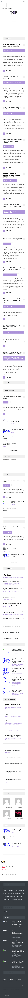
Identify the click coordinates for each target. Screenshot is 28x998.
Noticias (5, 979)
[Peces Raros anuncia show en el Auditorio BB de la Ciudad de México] (6, 691)
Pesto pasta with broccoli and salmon (11, 480)
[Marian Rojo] (8, 813)
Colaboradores (16, 993)
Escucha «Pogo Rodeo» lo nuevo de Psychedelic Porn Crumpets (12, 352)
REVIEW (4, 551)
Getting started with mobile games (11, 527)
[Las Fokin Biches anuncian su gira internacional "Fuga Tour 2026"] (6, 671)
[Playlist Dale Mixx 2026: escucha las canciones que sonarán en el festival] (6, 652)
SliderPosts (19, 707)
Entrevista (11, 979)
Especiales (13, 722)
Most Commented (7, 462)
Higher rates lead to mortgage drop (11, 638)
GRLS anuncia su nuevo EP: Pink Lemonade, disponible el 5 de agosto (12, 300)
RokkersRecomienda (8, 50)
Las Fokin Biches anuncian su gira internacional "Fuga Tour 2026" (18, 670)
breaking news (7, 305)
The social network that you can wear (11, 626)
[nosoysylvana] (20, 813)
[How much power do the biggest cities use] (6, 423)
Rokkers (8, 806)
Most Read (13, 459)
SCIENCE (5, 640)
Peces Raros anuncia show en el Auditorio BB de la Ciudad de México (18, 690)
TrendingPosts (10, 146)
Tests (6, 774)
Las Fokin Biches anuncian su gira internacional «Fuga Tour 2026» (11, 326)
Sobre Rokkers (8, 993)
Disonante (12, 82)
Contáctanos (7, 995)
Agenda (5, 146)
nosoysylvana (20, 818)
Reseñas (5, 981)
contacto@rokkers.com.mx (10, 874)
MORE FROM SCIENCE (14, 855)
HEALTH (5, 402)
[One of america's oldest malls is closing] (6, 431)
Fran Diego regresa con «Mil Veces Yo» (11, 77)
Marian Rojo (8, 818)
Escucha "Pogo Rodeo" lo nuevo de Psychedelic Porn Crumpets (18, 679)
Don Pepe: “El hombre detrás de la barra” (14, 729)
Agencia (18, 981)
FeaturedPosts (11, 358)
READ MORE (14, 516)
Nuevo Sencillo (17, 82)
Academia (11, 981)
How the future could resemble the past (12, 397)
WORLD (9, 532)
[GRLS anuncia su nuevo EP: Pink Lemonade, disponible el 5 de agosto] (6, 661)
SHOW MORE (14, 744)
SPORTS (5, 532)
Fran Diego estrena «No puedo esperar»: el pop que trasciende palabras (12, 206)
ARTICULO (10, 274)
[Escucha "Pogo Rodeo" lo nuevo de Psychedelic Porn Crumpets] (6, 680)
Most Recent (6, 459)
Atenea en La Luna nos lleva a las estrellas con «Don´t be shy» (12, 239)
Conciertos (14, 274)
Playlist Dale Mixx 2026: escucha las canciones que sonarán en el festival (7, 8)
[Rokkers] (8, 801)
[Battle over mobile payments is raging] (6, 556)
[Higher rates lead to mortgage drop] (6, 847)
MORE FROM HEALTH (14, 450)
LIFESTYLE (6, 485)
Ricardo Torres (20, 806)
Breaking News (7, 82)
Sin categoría (6, 359)
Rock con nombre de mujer (11, 720)
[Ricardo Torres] (20, 801)
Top (22, 985)
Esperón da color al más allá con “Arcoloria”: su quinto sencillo (12, 108)
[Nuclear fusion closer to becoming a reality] (6, 831)
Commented (12, 699)
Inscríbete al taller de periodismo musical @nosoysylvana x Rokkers (12, 141)
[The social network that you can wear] (6, 503)
